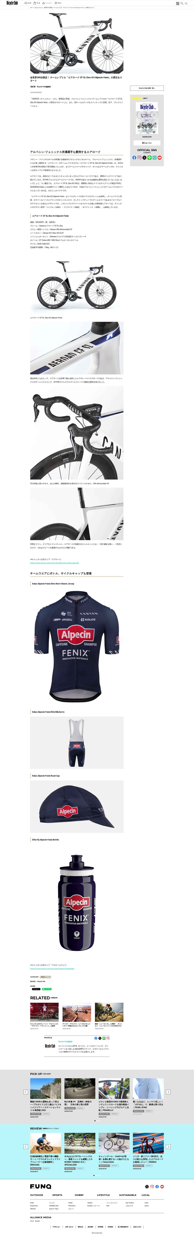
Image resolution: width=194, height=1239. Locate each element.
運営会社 (80, 1227)
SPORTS (46, 1114)
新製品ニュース (45, 977)
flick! (108, 1206)
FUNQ (32, 1203)
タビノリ (71, 1209)
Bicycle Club (38, 7)
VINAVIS (89, 1203)
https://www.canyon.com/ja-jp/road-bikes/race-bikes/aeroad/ (54, 563)
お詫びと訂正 (137, 1227)
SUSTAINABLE (127, 1195)
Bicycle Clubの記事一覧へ (147, 88)
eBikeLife (33, 1209)
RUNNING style (53, 1206)
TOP (31, 7)
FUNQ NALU (72, 1206)
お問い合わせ (69, 1227)
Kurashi (37, 1221)
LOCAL (146, 1195)
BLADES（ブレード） (93, 1206)
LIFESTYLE (103, 1195)
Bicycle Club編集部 (65, 1041)
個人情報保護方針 (123, 1227)
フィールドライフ (112, 1203)
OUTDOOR (36, 1195)
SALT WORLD (130, 1203)
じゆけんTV (129, 1206)
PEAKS (70, 1203)
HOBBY (79, 1195)
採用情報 (100, 1227)
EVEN (146, 1203)
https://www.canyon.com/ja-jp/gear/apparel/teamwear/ (52, 969)
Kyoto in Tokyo (53, 1209)
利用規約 (110, 1227)
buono (147, 1206)
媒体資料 (90, 1227)
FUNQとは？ (57, 1227)
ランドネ (52, 1203)
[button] (25, 1092)
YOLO (32, 1221)
